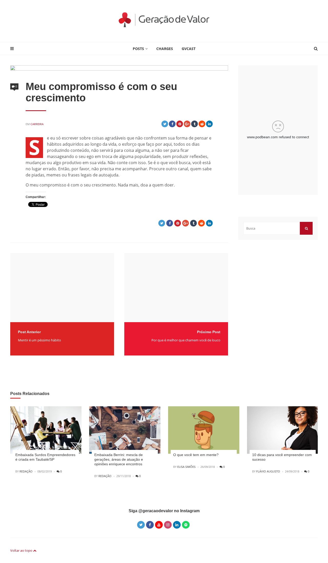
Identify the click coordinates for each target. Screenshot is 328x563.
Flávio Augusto (268, 471)
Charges (164, 48)
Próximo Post (208, 332)
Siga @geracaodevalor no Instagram (164, 511)
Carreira (37, 124)
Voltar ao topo (21, 550)
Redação (26, 471)
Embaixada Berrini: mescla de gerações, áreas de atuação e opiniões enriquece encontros (118, 459)
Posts (138, 48)
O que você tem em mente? (196, 455)
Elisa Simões (186, 467)
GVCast (189, 48)
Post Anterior (29, 332)
